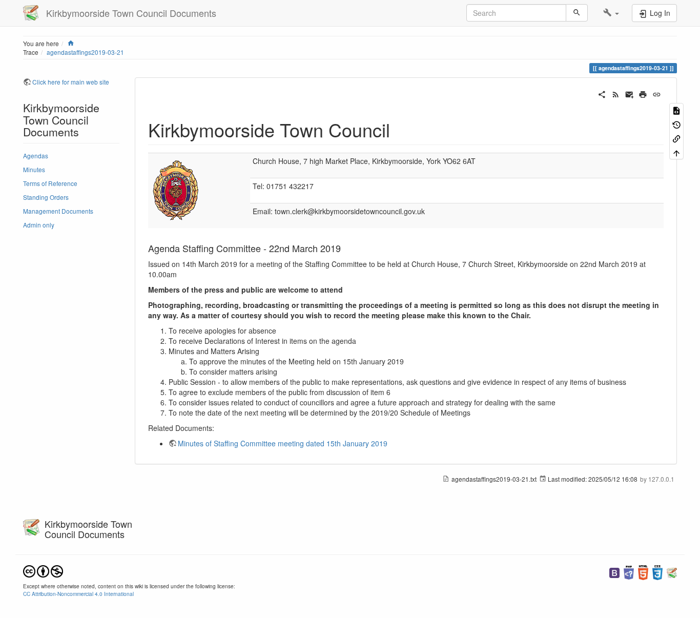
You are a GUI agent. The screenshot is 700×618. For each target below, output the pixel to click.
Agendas (35, 155)
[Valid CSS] (657, 571)
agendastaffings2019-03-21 (85, 52)
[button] (611, 13)
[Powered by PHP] (629, 571)
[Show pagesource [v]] (676, 110)
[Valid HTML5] (643, 571)
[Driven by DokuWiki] (672, 571)
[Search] (577, 13)
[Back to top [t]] (676, 152)
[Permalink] (656, 93)
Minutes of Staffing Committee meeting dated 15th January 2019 (282, 443)
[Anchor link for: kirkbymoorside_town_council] (399, 129)
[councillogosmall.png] (176, 189)
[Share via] (602, 93)
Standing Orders (46, 197)
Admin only (38, 224)
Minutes (34, 169)
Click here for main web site (70, 81)
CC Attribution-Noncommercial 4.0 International (78, 594)
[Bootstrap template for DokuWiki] (614, 571)
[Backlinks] (676, 138)
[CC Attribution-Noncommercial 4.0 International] (43, 570)
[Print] (643, 93)
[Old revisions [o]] (676, 123)
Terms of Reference (50, 183)
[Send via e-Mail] (629, 93)
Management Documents (58, 211)
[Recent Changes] (615, 93)
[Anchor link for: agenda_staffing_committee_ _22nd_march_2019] (345, 248)
